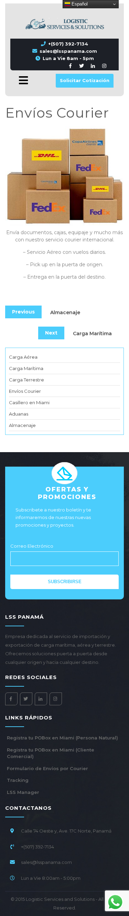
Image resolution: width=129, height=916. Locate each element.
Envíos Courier (25, 391)
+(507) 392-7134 (68, 44)
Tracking (18, 780)
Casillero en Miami (29, 402)
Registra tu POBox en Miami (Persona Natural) (62, 737)
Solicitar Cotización (84, 80)
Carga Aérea (23, 357)
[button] (19, 80)
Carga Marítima (26, 368)
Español (79, 4)
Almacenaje (22, 425)
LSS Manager (23, 792)
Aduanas (18, 414)
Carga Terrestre (26, 379)
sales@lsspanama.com (68, 51)
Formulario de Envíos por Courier (47, 768)
